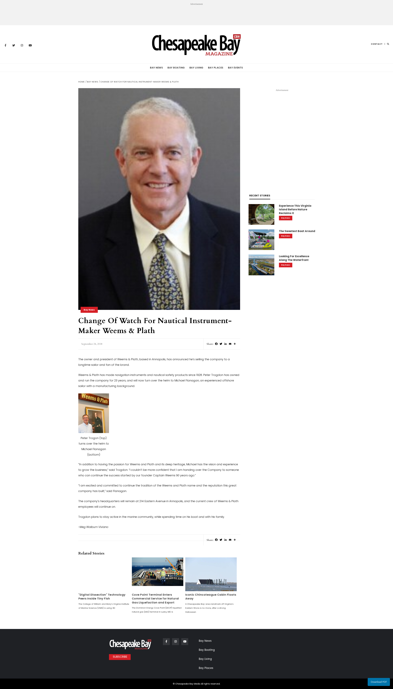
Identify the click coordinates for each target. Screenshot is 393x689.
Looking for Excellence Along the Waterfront (294, 258)
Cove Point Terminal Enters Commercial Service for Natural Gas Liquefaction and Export (155, 598)
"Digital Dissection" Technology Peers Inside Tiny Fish (102, 596)
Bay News (156, 67)
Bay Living (196, 67)
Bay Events (235, 67)
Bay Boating (176, 67)
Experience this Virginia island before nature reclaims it (295, 209)
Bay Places (215, 67)
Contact (377, 44)
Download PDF (379, 682)
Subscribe (120, 657)
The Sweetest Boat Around (297, 231)
